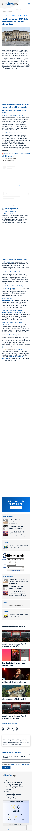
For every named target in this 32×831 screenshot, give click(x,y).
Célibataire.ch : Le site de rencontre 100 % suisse (16, 527)
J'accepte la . (16, 764)
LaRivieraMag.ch (5, 829)
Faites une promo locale (14, 782)
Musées (26, 16)
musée (4, 724)
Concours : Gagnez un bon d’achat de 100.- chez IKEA (18, 547)
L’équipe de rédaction (13, 784)
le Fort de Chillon (10, 288)
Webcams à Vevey (12, 796)
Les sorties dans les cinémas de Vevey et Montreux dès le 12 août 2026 (14, 717)
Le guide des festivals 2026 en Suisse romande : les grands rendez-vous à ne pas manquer (17, 534)
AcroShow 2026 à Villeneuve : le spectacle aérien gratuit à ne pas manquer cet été (18, 522)
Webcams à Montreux (13, 794)
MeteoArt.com (18, 824)
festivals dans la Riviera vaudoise (13, 357)
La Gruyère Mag (11, 798)
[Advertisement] (16, 86)
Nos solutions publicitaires (14, 786)
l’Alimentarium (8, 262)
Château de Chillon (9, 214)
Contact (8, 790)
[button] (29, 4)
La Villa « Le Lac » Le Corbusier (11, 313)
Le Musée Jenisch (7, 300)
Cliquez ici (18, 350)
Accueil (3, 10)
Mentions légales (11, 788)
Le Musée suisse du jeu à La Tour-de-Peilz (14, 699)
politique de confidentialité (20, 764)
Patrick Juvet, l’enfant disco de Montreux (14, 682)
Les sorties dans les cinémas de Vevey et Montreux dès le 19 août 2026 (14, 645)
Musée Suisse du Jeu (10, 325)
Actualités (20, 16)
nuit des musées (11, 724)
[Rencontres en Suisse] (13, 572)
